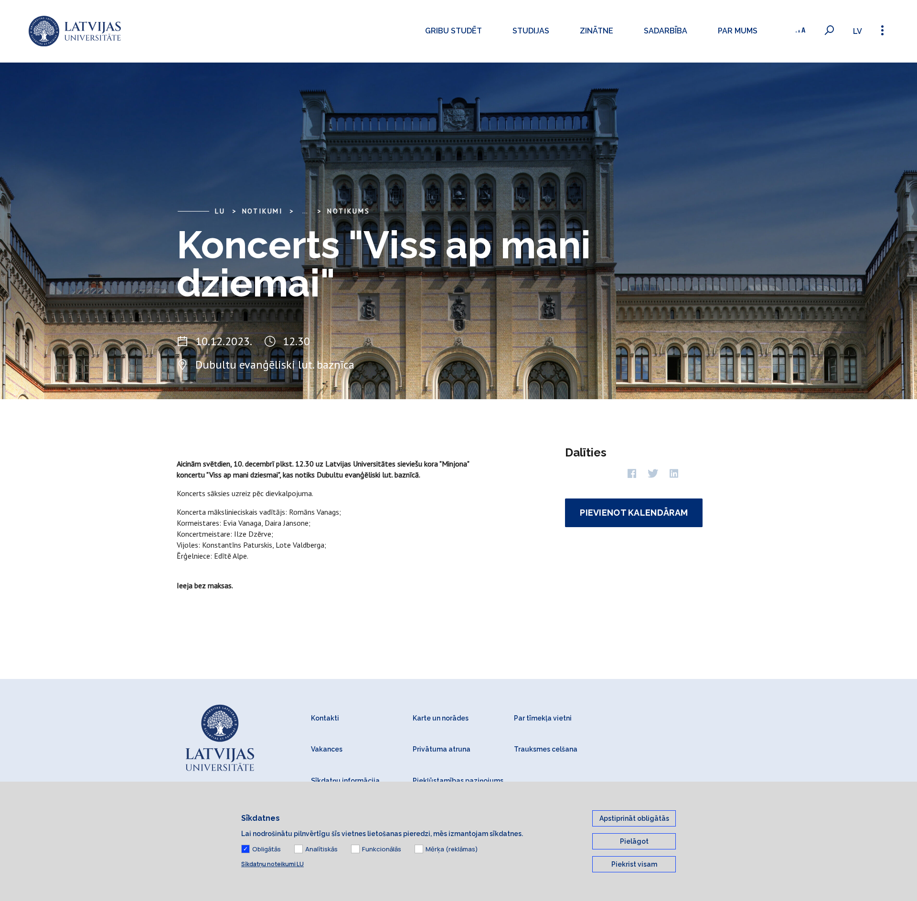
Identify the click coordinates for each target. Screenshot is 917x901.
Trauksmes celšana (545, 749)
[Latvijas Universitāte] (75, 31)
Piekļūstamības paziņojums (458, 780)
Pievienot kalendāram (634, 513)
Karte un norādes (441, 718)
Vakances (326, 749)
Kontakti (325, 718)
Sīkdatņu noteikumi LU (272, 864)
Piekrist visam (634, 864)
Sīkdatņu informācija (345, 780)
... (305, 211)
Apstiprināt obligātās (634, 818)
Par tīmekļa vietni (543, 718)
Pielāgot (634, 841)
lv (857, 31)
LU (220, 211)
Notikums (348, 211)
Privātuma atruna (441, 749)
